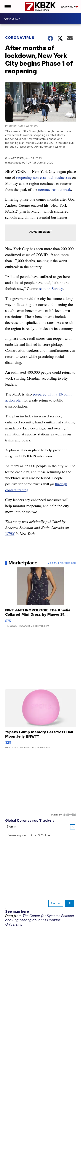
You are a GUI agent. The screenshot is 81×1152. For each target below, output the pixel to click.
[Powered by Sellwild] (69, 814)
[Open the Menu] (7, 6)
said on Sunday (51, 288)
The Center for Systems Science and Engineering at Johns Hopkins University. (39, 920)
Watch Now (68, 6)
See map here (17, 911)
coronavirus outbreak (54, 189)
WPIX (9, 533)
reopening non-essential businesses (43, 177)
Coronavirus (19, 37)
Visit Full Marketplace (62, 562)
